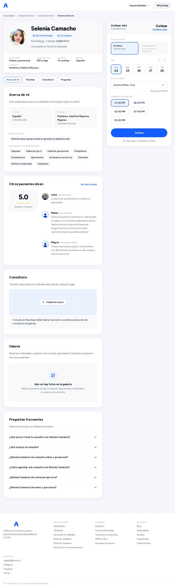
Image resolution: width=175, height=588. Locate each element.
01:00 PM (120, 102)
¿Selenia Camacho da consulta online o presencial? (38, 457)
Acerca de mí (12, 79)
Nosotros (99, 526)
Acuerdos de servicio (105, 543)
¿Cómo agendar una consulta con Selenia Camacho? (39, 467)
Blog (139, 526)
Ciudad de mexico (26, 15)
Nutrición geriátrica (63, 539)
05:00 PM (119, 120)
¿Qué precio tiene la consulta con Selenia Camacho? (39, 437)
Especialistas (8, 15)
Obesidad (58, 530)
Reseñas (30, 79)
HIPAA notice (101, 539)
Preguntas (66, 79)
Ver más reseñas (88, 184)
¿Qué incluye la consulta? (24, 447)
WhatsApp (163, 5)
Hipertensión (59, 526)
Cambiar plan (160, 29)
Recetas (140, 534)
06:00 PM (139, 102)
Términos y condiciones (106, 534)
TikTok (6, 573)
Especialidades (138, 5)
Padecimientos (144, 543)
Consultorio (48, 79)
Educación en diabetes (64, 534)
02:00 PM (119, 111)
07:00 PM (139, 111)
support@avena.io (12, 560)
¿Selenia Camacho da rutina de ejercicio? (33, 477)
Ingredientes (143, 539)
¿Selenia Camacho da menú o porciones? (32, 487)
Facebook (7, 569)
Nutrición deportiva (63, 543)
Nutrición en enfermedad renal (68, 547)
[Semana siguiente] (165, 60)
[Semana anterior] (159, 60)
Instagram (8, 564)
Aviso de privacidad (104, 530)
